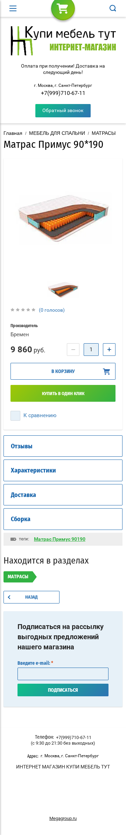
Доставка (23, 495)
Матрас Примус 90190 (59, 539)
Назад (31, 597)
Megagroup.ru (63, 818)
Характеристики (33, 471)
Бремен (19, 334)
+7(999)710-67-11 (63, 93)
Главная (13, 133)
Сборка (20, 519)
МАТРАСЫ (103, 133)
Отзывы (22, 446)
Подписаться (63, 690)
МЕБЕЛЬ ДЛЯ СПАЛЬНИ (57, 133)
